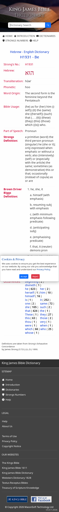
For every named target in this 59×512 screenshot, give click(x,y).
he (26, 289)
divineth (30, 285)
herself (29, 292)
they (43, 314)
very (43, 322)
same (43, 303)
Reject (35, 276)
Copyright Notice (11, 446)
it (41, 300)
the (42, 311)
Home (9, 36)
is (26, 300)
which (29, 329)
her (42, 289)
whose (29, 333)
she (27, 307)
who (43, 329)
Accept (24, 276)
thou (28, 322)
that (27, 311)
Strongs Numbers (16, 40)
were (28, 325)
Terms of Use (9, 436)
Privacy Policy (9, 441)
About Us (7, 426)
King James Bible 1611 (14, 467)
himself (30, 296)
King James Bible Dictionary (17, 472)
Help (35, 40)
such (43, 307)
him (42, 292)
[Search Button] (48, 25)
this (27, 318)
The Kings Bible (10, 462)
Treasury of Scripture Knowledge (20, 487)
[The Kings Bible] (17, 499)
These (29, 314)
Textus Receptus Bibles (15, 482)
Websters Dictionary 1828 (16, 477)
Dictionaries (47, 36)
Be (37, 57)
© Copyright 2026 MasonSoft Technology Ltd (29, 507)
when (43, 325)
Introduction (25, 36)
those (43, 318)
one (27, 303)
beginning (31, 281)
